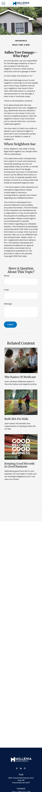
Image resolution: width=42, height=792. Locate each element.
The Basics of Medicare (20, 377)
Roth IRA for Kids (16, 419)
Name (6, 275)
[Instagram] (24, 768)
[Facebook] (16, 768)
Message (8, 304)
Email (6, 289)
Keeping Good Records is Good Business (19, 465)
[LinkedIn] (20, 768)
